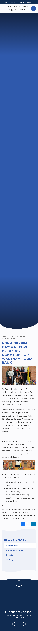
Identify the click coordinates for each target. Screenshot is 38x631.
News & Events (18, 336)
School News (9, 338)
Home (5, 336)
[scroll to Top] (19, 583)
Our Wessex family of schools (19, 2)
